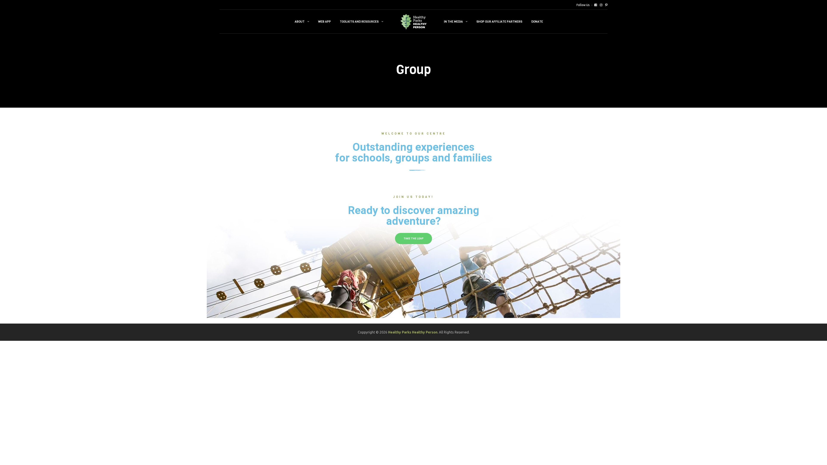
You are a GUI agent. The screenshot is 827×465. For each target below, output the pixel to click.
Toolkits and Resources (359, 22)
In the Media (453, 22)
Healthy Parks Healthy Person (412, 332)
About (300, 22)
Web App (324, 22)
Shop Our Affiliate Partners (499, 22)
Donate (537, 22)
